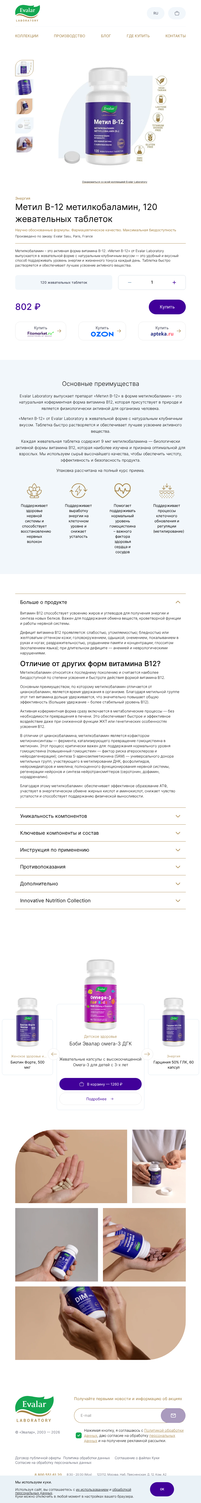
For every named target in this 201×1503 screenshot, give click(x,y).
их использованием (92, 1489)
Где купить (138, 36)
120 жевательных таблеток (63, 282)
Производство (69, 36)
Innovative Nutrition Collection (55, 901)
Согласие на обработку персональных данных (53, 1462)
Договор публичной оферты (38, 1458)
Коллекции (26, 36)
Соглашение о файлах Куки (137, 1458)
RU (155, 13)
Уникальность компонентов (53, 816)
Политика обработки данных (86, 1458)
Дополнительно (39, 884)
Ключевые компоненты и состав (59, 833)
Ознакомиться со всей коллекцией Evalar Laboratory (114, 181)
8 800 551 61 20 (48, 1475)
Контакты (175, 36)
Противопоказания (42, 867)
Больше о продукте (43, 602)
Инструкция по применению (54, 850)
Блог (106, 36)
